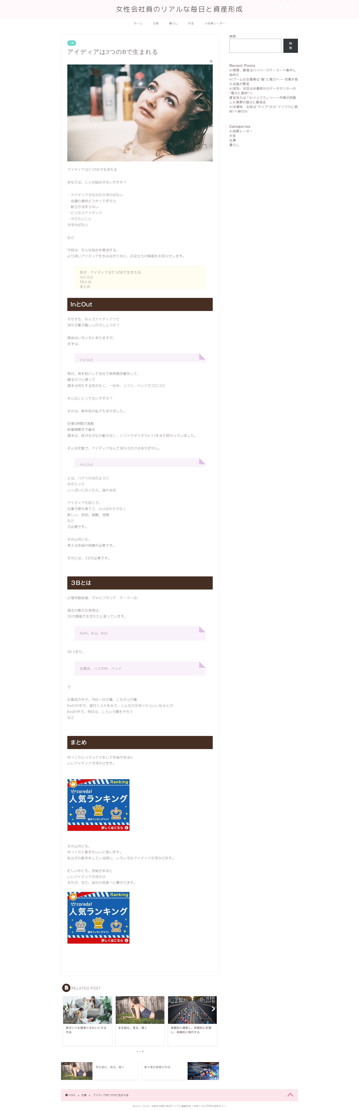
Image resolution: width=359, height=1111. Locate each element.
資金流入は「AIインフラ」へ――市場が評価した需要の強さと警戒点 (262, 99)
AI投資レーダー (215, 23)
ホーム (138, 23)
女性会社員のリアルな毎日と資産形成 (179, 9)
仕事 (156, 23)
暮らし (173, 23)
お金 (191, 23)
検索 (232, 36)
